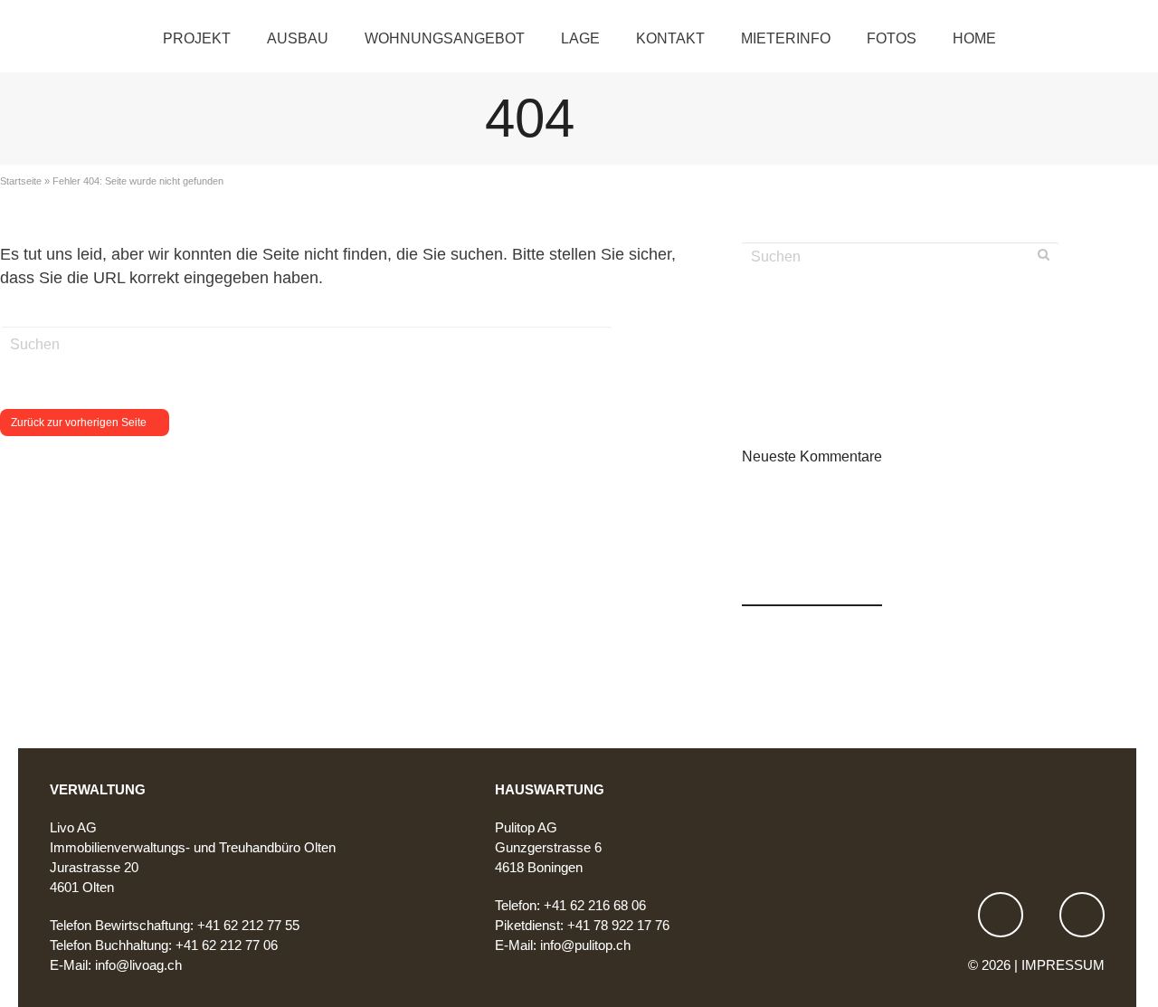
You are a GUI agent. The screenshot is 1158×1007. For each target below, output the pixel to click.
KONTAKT (670, 38)
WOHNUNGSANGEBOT (445, 38)
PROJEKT (197, 38)
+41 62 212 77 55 (248, 925)
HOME (974, 38)
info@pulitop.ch (585, 945)
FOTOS (891, 38)
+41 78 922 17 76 (618, 925)
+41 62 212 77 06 (227, 945)
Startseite (21, 181)
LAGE (580, 38)
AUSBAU (297, 38)
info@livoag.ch (138, 965)
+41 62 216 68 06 (595, 905)
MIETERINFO (786, 38)
